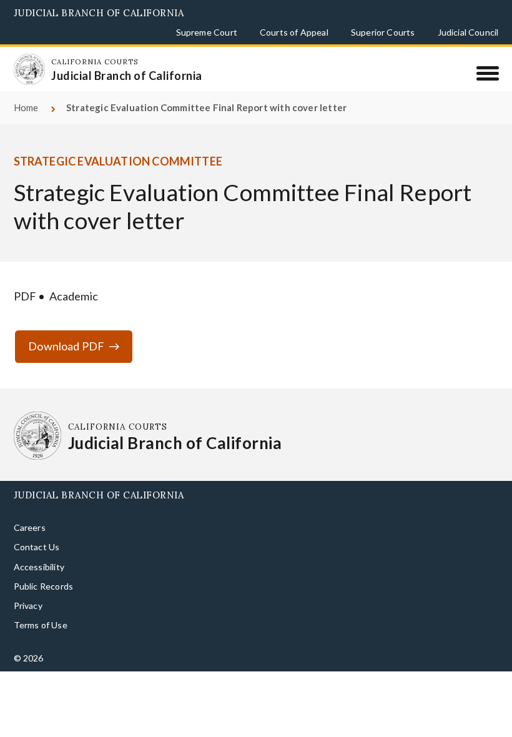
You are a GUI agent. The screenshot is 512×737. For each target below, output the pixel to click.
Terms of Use (40, 625)
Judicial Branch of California (99, 13)
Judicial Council (468, 32)
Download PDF (66, 346)
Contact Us (37, 547)
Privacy (28, 605)
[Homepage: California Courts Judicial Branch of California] (29, 69)
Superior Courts (383, 32)
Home (26, 107)
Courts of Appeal (294, 32)
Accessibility (39, 566)
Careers (30, 527)
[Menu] (487, 73)
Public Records (44, 586)
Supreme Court (206, 32)
